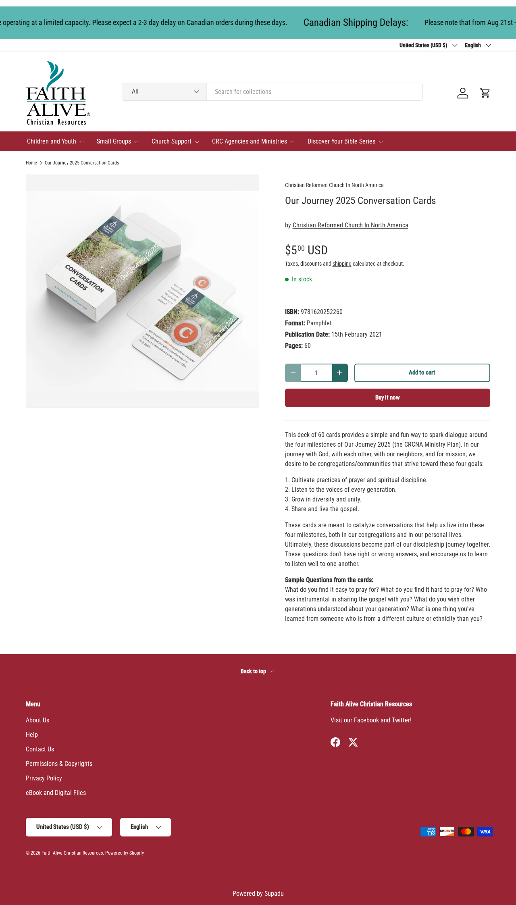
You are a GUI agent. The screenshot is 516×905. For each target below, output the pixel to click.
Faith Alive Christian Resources (72, 853)
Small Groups (114, 141)
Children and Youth (51, 141)
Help (32, 735)
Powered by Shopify (124, 853)
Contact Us (40, 749)
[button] (485, 93)
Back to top (254, 671)
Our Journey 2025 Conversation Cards (82, 162)
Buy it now (387, 397)
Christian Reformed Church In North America (334, 185)
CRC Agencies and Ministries (249, 141)
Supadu (274, 893)
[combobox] (272, 91)
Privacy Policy (44, 778)
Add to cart (422, 372)
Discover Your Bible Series (341, 141)
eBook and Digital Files (56, 793)
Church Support (171, 141)
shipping (342, 263)
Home (31, 162)
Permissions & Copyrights (59, 764)
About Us (37, 720)
